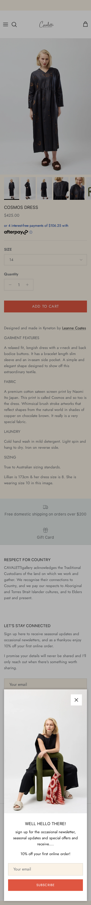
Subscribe (45, 885)
